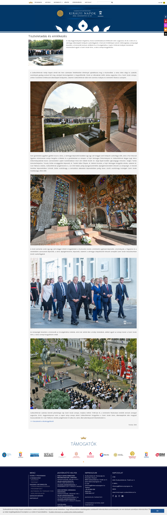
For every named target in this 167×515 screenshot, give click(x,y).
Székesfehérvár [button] (77, 2)
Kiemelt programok (38, 476)
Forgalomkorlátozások (40, 486)
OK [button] (157, 511)
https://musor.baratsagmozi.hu (68, 497)
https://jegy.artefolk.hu (65, 483)
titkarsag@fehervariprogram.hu (95, 485)
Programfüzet (37, 489)
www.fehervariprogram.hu (93, 482)
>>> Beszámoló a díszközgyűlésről (42, 421)
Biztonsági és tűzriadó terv (42, 491)
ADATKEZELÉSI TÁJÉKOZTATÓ (93, 497)
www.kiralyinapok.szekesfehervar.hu (124, 492)
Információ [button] (57, 2)
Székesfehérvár (36, 496)
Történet (34, 482)
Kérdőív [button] (66, 2)
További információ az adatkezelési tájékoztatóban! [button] (66, 512)
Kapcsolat (34, 498)
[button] (83, 461)
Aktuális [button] (47, 2)
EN (161, 2)
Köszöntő (34, 480)
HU (159, 2)
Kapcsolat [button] (88, 2)
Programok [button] (38, 2)
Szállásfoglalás (38, 493)
